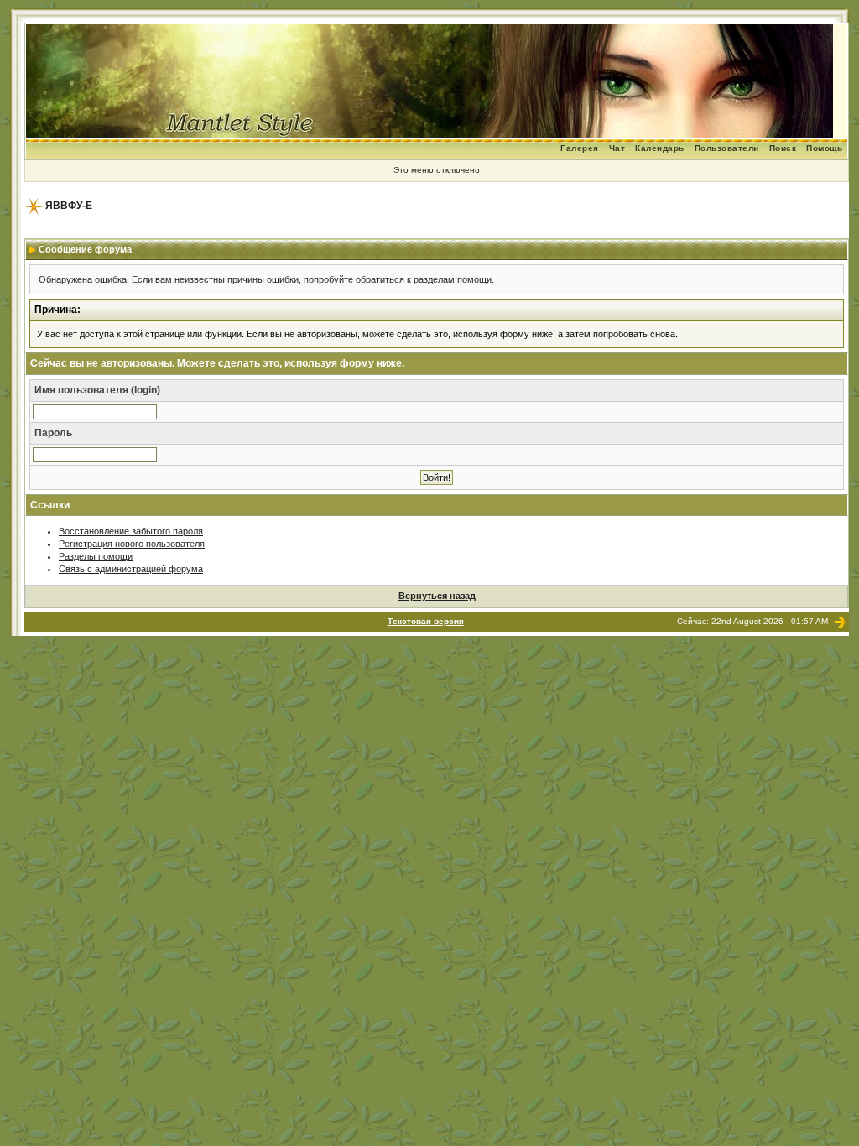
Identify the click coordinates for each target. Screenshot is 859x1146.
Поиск (783, 148)
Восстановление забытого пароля (131, 531)
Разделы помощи (96, 556)
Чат (617, 148)
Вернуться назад (437, 596)
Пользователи (727, 148)
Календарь (660, 148)
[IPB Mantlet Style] (840, 621)
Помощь (824, 148)
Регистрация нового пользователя (132, 544)
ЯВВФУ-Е (68, 205)
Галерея (579, 148)
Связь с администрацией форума (131, 569)
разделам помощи (453, 279)
